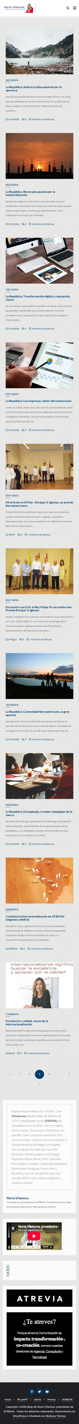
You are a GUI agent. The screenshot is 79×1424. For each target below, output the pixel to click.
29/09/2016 (12, 909)
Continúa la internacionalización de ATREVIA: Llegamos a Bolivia (35, 918)
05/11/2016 (12, 495)
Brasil (11, 1053)
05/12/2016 (12, 184)
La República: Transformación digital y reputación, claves (38, 297)
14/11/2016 (12, 289)
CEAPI (11, 534)
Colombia (13, 119)
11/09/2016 (12, 1014)
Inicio (8, 1399)
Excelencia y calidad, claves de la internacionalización (27, 1022)
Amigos (12, 639)
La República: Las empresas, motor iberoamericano (38, 401)
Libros (37, 1399)
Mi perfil (22, 1399)
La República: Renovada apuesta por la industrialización (30, 193)
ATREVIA (13, 948)
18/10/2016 (12, 704)
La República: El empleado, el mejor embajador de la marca (39, 813)
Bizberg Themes (56, 1415)
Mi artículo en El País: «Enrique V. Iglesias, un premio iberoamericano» (39, 503)
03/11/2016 (12, 600)
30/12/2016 (12, 80)
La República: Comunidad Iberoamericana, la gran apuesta (37, 713)
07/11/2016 (12, 394)
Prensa (51, 1399)
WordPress (19, 1415)
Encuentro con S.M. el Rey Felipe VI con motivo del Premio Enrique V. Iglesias (38, 608)
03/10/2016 (12, 804)
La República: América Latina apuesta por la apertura (34, 88)
